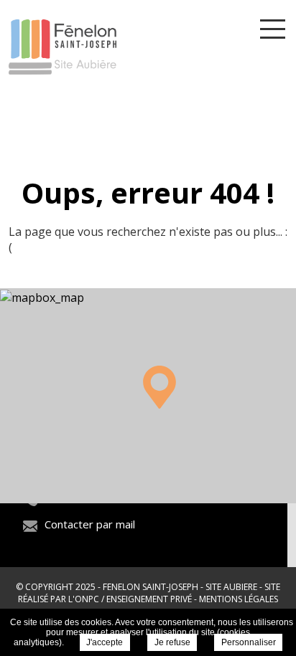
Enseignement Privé (149, 599)
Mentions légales (238, 599)
